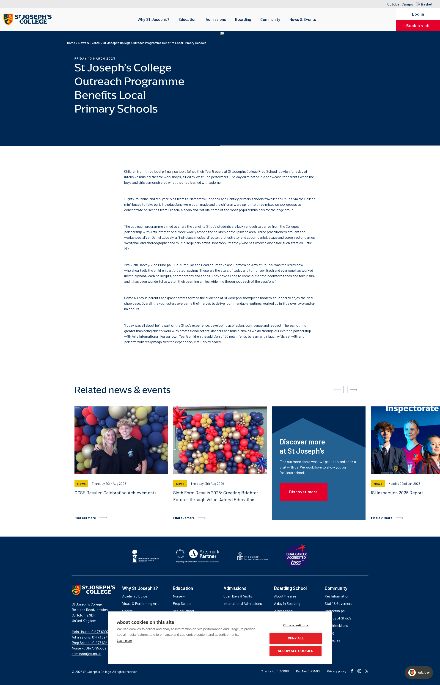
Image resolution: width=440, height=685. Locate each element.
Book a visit (418, 25)
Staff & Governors (338, 603)
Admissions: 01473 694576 (92, 637)
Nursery (179, 596)
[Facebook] (352, 672)
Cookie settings (296, 625)
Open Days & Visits (237, 596)
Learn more (124, 640)
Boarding (243, 19)
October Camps (400, 4)
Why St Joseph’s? (153, 19)
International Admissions (242, 603)
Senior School (183, 610)
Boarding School (290, 588)
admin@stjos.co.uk (87, 653)
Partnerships (335, 610)
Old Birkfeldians (336, 625)
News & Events (302, 19)
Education (187, 19)
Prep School (182, 603)
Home (71, 43)
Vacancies (332, 640)
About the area (285, 596)
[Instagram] (359, 672)
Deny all (296, 638)
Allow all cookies (295, 651)
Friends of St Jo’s (338, 618)
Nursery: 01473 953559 (89, 648)
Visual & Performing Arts (141, 603)
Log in (418, 13)
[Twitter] (366, 672)
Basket (427, 4)
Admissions (216, 19)
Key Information (337, 596)
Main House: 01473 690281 (92, 631)
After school (283, 610)
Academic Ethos (135, 596)
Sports (127, 610)
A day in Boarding (287, 603)
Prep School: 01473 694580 (92, 642)
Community (270, 19)
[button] (353, 389)
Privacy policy (336, 671)
